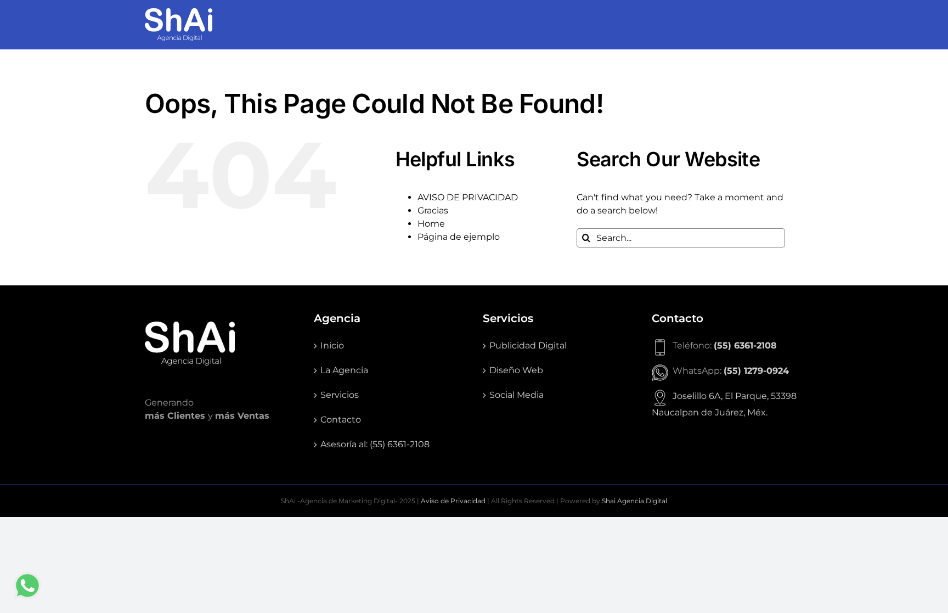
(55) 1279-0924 (756, 370)
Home (431, 223)
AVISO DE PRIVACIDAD (467, 197)
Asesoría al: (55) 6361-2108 (375, 444)
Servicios (339, 395)
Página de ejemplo (458, 237)
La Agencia (344, 370)
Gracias (432, 210)
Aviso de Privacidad (453, 501)
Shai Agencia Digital (634, 501)
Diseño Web (516, 370)
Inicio (332, 345)
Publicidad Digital (528, 345)
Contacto (340, 419)
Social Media (516, 395)
